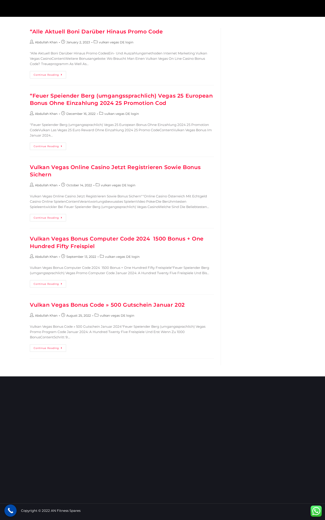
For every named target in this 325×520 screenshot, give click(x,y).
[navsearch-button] (309, 7)
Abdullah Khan (46, 42)
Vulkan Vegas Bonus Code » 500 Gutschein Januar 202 (107, 305)
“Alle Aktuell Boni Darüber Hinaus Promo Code (96, 31)
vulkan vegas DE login (116, 42)
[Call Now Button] (10, 511)
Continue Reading (50, 73)
